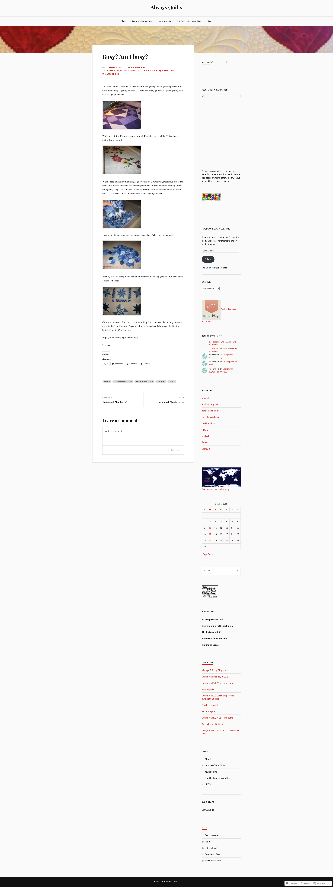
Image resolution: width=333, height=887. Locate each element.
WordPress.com (213, 860)
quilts (173, 71)
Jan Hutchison (208, 423)
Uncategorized (110, 74)
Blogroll (114, 71)
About (123, 21)
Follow (208, 259)
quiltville (206, 436)
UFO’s (209, 21)
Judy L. (205, 429)
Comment (175, 450)
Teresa (205, 442)
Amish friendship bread (213, 724)
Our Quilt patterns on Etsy (189, 21)
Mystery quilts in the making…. (217, 625)
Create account (212, 835)
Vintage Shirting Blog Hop (214, 670)
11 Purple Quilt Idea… (218, 348)
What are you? (209, 711)
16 (204, 534)
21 (232, 534)
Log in (207, 841)
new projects (165, 21)
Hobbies (124, 71)
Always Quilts (166, 7)
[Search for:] (221, 571)
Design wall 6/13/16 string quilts (217, 717)
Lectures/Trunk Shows (142, 21)
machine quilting (159, 71)
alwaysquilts (138, 67)
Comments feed (212, 854)
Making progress (210, 644)
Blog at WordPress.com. (166, 882)
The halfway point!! (211, 632)
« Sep (204, 554)
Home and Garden (139, 71)
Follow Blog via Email (216, 228)
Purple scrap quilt (210, 705)
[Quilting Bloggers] (211, 200)
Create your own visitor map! (216, 489)
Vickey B (206, 448)
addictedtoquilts (210, 404)
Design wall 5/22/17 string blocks (218, 683)
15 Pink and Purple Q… (219, 342)
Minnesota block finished (214, 638)
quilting (161, 381)
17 (210, 534)
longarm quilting (123, 381)
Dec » (210, 554)
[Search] (237, 571)
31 (210, 546)
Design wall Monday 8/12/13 (216, 676)
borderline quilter (210, 410)
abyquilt (206, 398)
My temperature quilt (212, 619)
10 (210, 528)
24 (210, 540)
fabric (107, 381)
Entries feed (211, 848)
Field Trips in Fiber (210, 417)
